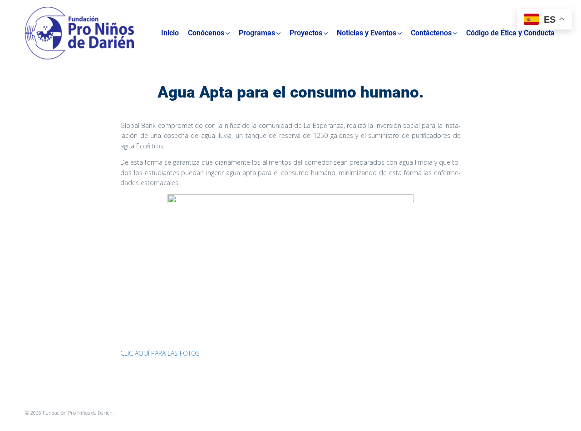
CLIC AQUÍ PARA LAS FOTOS (160, 353)
